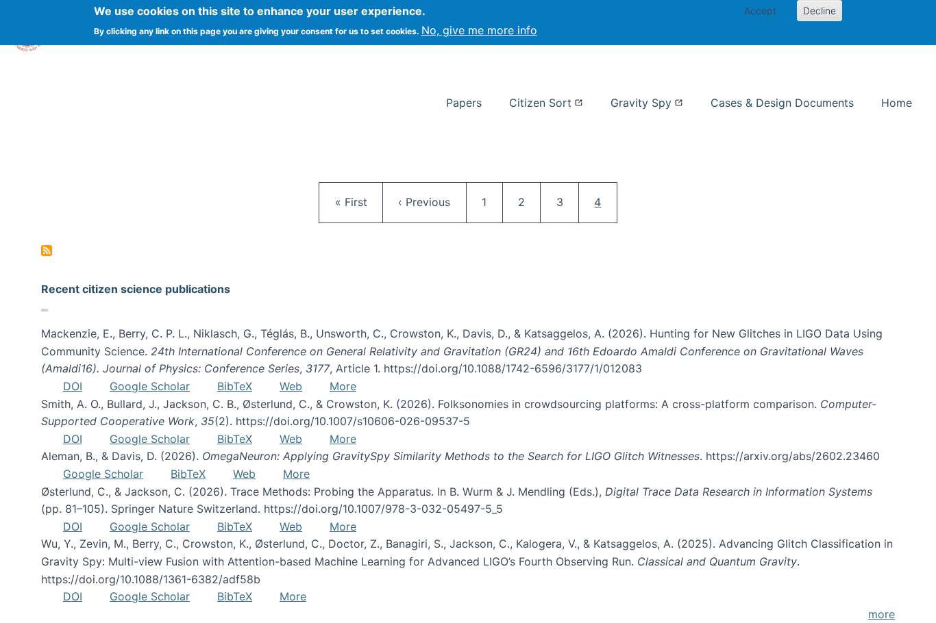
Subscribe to (46, 250)
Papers (464, 103)
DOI (72, 386)
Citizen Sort (540, 103)
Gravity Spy (641, 103)
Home (896, 103)
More (343, 386)
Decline (819, 10)
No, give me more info (479, 30)
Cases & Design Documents (782, 103)
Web (291, 386)
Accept (760, 10)
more (881, 614)
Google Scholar (150, 386)
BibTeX (234, 386)
